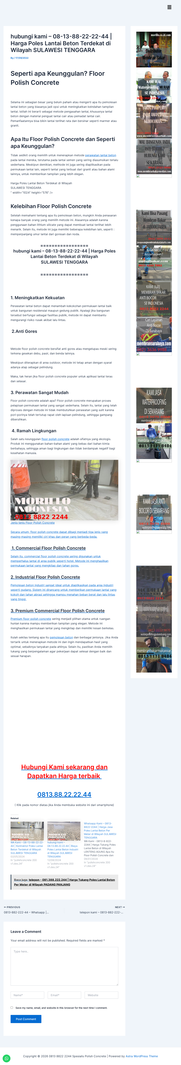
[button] (169, 7)
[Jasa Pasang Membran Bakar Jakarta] (154, 227)
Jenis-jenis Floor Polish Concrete (33, 522)
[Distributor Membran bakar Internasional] (154, 49)
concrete (45, 619)
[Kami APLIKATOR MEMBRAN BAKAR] (154, 299)
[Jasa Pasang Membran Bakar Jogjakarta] (154, 370)
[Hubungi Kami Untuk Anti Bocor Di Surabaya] (154, 192)
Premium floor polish (25, 619)
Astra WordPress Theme (142, 1056)
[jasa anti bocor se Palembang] (154, 619)
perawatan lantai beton (100, 155)
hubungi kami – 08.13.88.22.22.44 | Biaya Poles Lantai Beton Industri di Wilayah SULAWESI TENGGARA (62, 849)
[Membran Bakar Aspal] (154, 85)
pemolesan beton (61, 637)
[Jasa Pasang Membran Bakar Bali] (154, 121)
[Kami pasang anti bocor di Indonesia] (154, 583)
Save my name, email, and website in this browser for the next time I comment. (61, 1007)
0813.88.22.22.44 (64, 794)
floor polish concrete (55, 439)
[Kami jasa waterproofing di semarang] (154, 405)
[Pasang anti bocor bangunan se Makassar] (154, 441)
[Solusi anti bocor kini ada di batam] (154, 477)
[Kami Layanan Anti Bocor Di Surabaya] (154, 334)
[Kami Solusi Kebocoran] (154, 263)
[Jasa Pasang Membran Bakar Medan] (154, 156)
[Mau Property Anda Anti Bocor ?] (154, 548)
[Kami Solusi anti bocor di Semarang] (154, 512)
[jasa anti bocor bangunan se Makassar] (154, 655)
